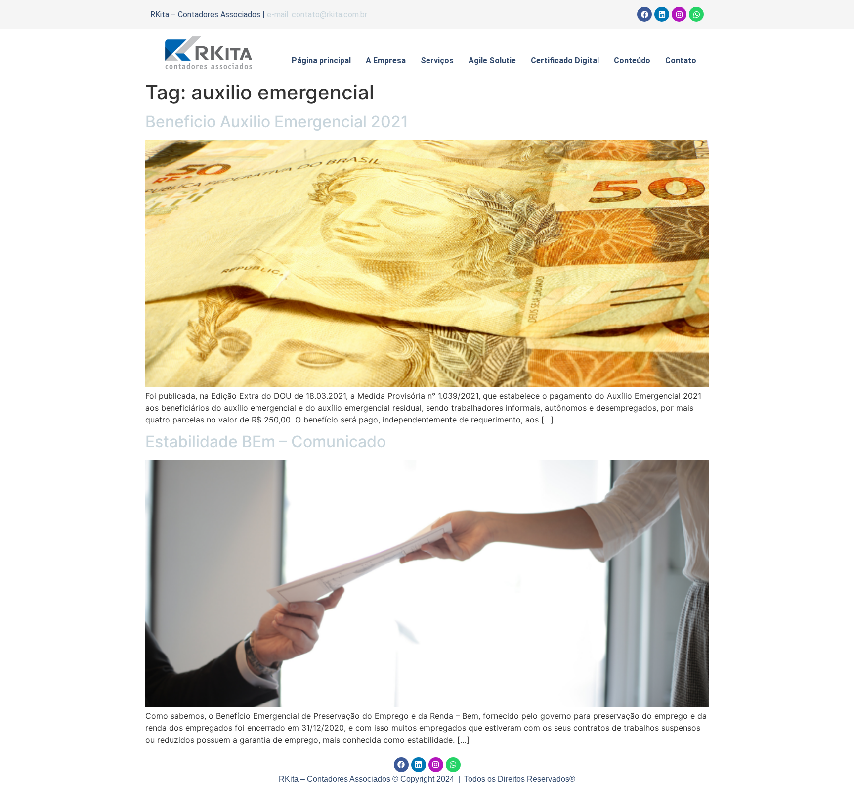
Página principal (321, 60)
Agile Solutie (492, 60)
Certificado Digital (565, 60)
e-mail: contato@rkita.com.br (317, 14)
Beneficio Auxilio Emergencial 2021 (276, 121)
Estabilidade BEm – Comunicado (265, 441)
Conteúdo (632, 60)
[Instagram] (679, 14)
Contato (680, 60)
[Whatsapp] (696, 14)
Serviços (437, 60)
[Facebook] (644, 14)
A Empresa (386, 60)
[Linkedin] (661, 14)
